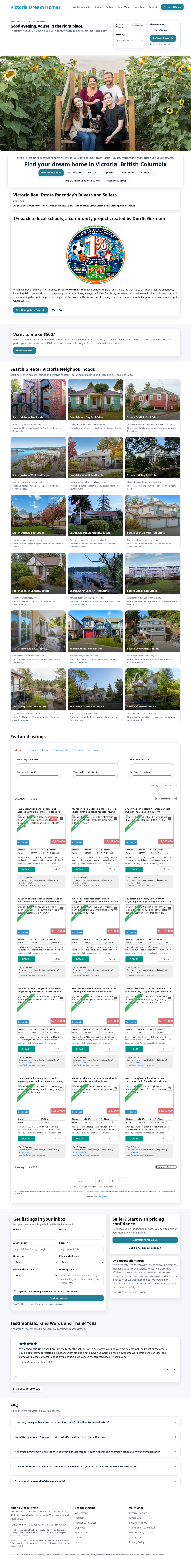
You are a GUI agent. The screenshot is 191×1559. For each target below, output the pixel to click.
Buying (98, 7)
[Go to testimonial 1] (16, 1376)
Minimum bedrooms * (69, 1256)
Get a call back (172, 7)
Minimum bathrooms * (24, 1269)
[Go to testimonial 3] (31, 1376)
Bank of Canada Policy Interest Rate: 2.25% (81, 30)
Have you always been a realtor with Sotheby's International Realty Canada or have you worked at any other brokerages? (87, 1451)
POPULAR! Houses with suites (82, 180)
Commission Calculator (142, 1527)
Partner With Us (138, 1522)
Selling (109, 7)
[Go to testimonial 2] (23, 1376)
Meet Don (139, 7)
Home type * (19, 1256)
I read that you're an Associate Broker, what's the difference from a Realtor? (60, 1437)
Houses (92, 172)
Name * (17, 1229)
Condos (145, 172)
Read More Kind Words (26, 1389)
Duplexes (108, 172)
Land (77, 1542)
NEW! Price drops (116, 180)
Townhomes (127, 172)
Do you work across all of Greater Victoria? (40, 1481)
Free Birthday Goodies (141, 1532)
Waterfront (74, 172)
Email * (62, 1229)
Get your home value (145, 1239)
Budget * (63, 1243)
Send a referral (24, 350)
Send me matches (58, 1298)
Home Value (123, 7)
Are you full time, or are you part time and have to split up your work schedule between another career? (77, 1466)
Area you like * (20, 1243)
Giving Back (135, 1517)
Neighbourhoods (81, 7)
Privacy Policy (136, 1542)
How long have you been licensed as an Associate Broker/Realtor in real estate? (62, 1422)
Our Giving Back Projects (30, 310)
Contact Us (135, 1537)
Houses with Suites (85, 1522)
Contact (153, 7)
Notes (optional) (67, 1269)
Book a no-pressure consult (145, 1248)
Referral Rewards (163, 38)
